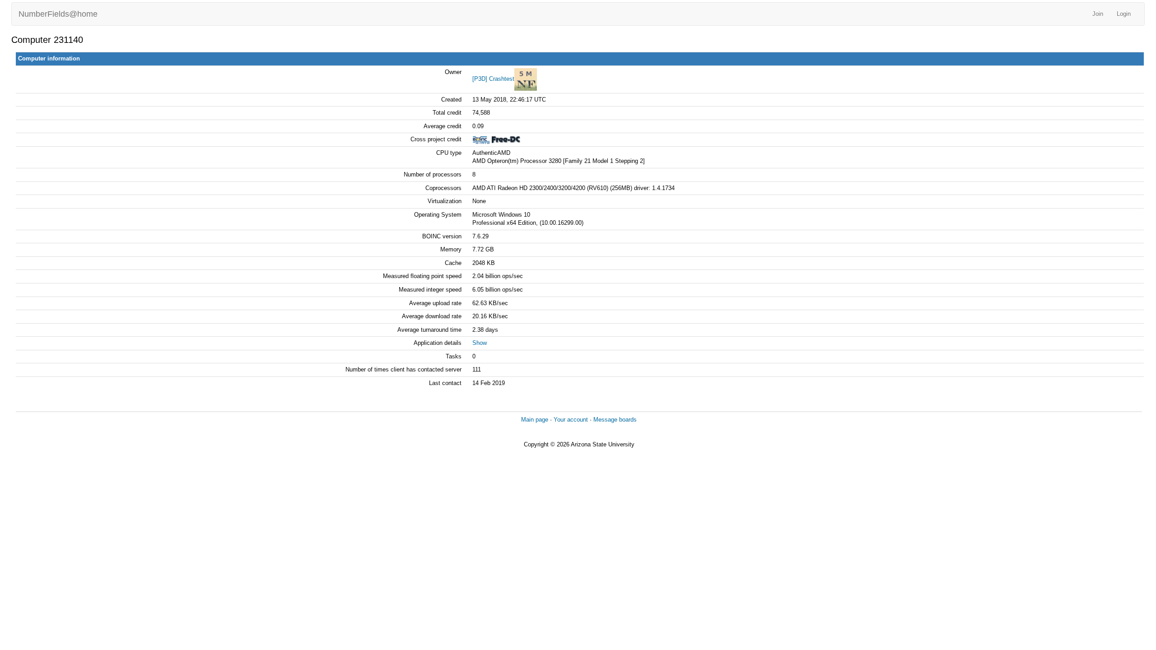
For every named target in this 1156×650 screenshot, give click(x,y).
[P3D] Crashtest (493, 78)
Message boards (615, 419)
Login (1124, 13)
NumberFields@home (58, 14)
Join (1097, 13)
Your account (571, 419)
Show (479, 342)
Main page (534, 419)
